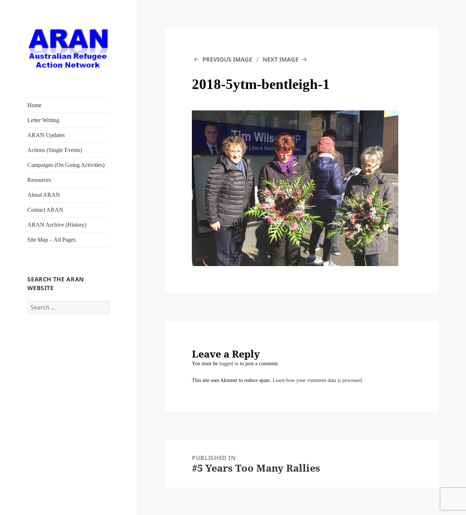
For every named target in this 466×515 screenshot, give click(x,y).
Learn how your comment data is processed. (318, 380)
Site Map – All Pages (51, 240)
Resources (39, 180)
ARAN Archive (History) (56, 225)
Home (34, 105)
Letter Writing (43, 120)
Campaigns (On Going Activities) (65, 165)
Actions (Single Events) (54, 150)
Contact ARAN (45, 210)
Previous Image (227, 59)
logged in (228, 363)
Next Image (280, 59)
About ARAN (43, 195)
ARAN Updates (46, 135)
